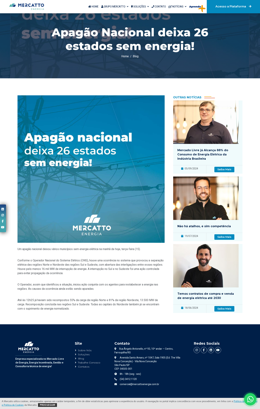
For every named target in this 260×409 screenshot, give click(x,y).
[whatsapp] (250, 399)
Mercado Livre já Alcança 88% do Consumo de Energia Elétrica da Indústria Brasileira (202, 154)
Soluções (139, 7)
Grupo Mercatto (114, 7)
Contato (160, 7)
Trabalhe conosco (89, 362)
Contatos (83, 366)
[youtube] (2, 227)
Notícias (177, 7)
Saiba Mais (224, 169)
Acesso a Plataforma (230, 6)
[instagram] (2, 215)
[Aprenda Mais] (196, 4)
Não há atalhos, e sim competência (204, 226)
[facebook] (2, 221)
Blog (135, 56)
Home (95, 7)
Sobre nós (84, 350)
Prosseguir (47, 405)
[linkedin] (2, 209)
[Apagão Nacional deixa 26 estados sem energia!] (26, 6)
